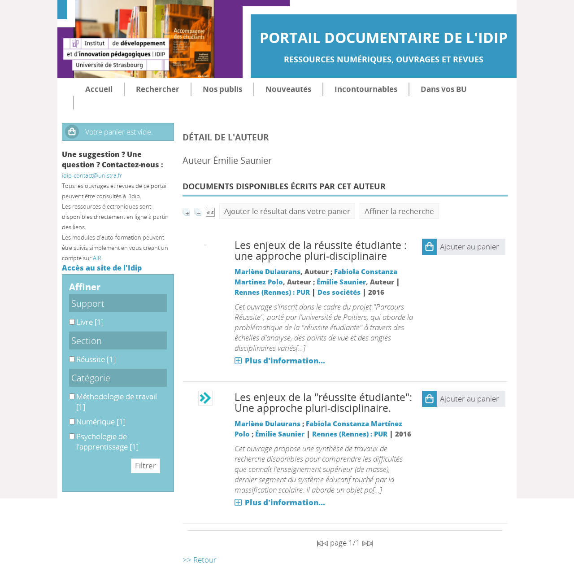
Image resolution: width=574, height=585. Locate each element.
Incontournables (366, 89)
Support (87, 303)
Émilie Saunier (341, 281)
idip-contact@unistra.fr (92, 175)
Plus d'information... (285, 360)
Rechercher (157, 89)
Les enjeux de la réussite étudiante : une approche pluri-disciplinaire (321, 250)
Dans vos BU (444, 89)
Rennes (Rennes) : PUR (272, 292)
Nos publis (222, 89)
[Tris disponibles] (210, 211)
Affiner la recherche (399, 211)
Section (86, 340)
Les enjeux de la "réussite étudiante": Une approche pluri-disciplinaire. (323, 402)
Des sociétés (339, 292)
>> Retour (200, 559)
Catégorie (90, 377)
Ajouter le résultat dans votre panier (287, 211)
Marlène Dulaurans (267, 271)
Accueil (99, 89)
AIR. (98, 258)
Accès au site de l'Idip (102, 268)
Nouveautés (288, 89)
